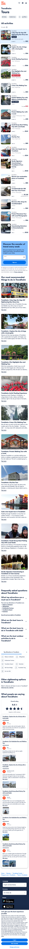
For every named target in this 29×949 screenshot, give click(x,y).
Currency (5, 889)
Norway (8, 873)
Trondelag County (17, 873)
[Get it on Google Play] (8, 901)
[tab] (11, 652)
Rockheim (5, 611)
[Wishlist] (19, 3)
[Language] (22, 3)
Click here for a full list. (7, 687)
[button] (14, 36)
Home (2, 873)
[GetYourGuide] (3, 3)
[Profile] (26, 3)
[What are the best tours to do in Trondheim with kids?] (26, 629)
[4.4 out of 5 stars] (14, 709)
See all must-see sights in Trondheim (11, 615)
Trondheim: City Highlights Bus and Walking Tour (14, 742)
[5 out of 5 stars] (14, 720)
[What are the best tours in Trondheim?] (26, 621)
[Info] (6, 27)
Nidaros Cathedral (7, 604)
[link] (14, 36)
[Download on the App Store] (8, 907)
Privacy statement (18, 272)
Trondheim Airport (7, 610)
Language (5, 881)
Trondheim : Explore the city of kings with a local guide (14, 717)
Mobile (4, 897)
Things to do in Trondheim (8, 875)
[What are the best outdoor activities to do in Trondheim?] (26, 638)
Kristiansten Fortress (8, 608)
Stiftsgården (5, 606)
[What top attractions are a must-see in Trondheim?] (26, 598)
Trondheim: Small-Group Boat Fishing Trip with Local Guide (14, 792)
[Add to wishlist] (9, 32)
